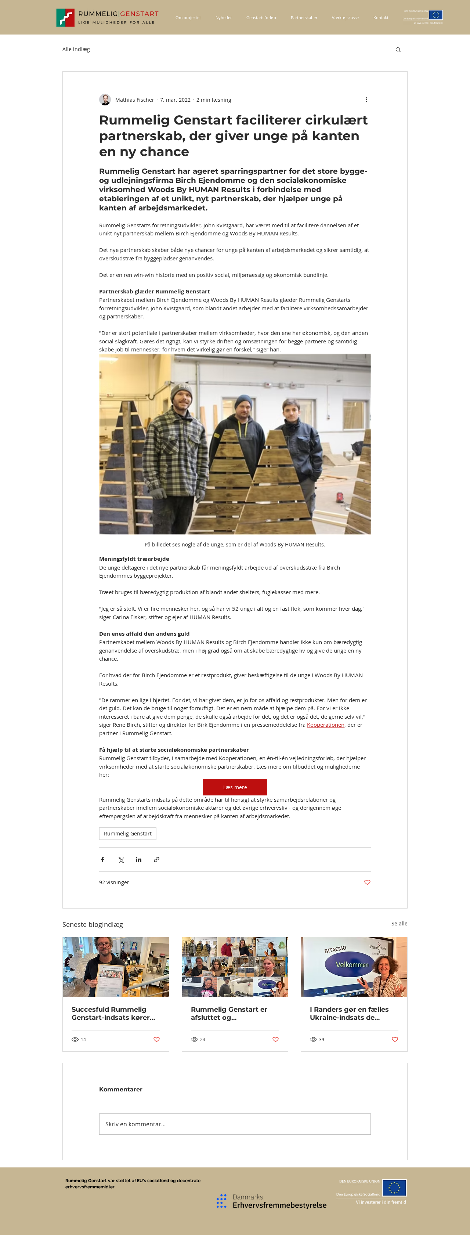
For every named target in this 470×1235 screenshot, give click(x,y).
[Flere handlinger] (366, 99)
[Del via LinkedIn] (138, 859)
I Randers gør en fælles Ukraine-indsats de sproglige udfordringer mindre (349, 1013)
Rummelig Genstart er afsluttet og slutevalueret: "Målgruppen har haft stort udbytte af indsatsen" (229, 1013)
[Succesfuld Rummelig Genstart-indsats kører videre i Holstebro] (116, 967)
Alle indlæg (76, 49)
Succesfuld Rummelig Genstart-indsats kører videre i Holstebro (111, 1013)
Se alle (399, 923)
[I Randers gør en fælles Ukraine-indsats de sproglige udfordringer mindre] (354, 967)
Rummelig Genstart (128, 833)
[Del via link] (156, 859)
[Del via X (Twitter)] (120, 859)
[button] (398, 49)
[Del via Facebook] (102, 859)
